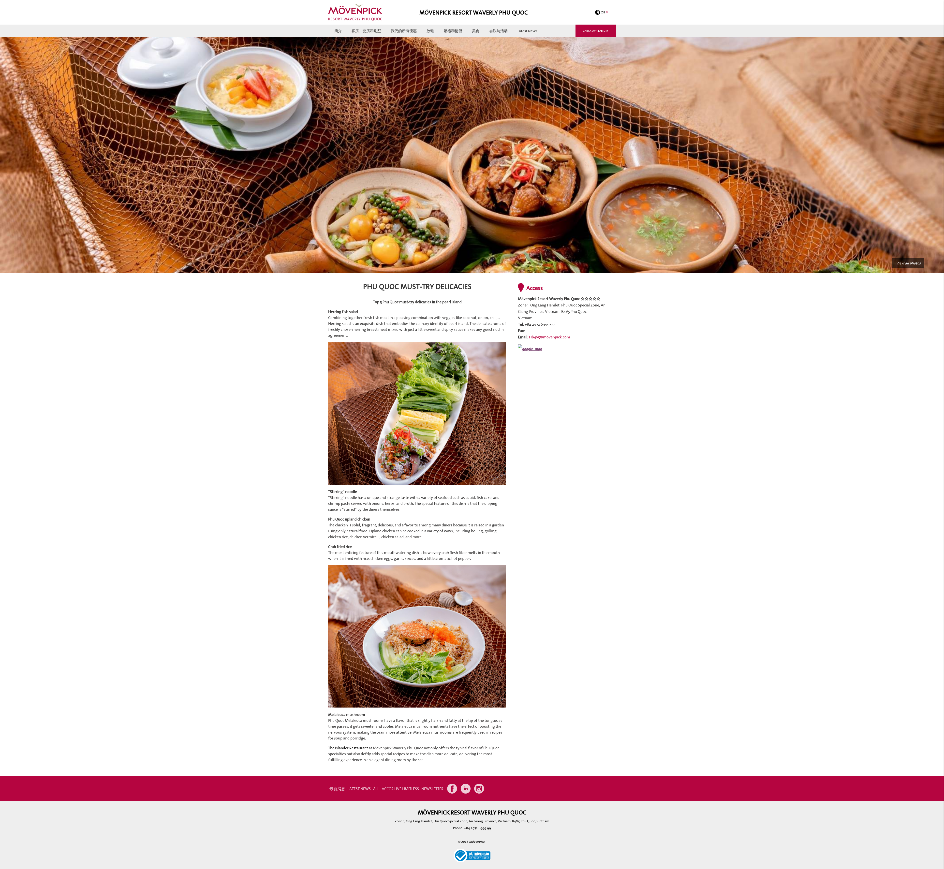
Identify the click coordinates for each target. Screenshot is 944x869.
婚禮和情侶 (453, 31)
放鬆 (430, 31)
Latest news (527, 31)
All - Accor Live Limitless (396, 788)
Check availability (595, 30)
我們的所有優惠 (404, 31)
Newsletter (432, 788)
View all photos (908, 263)
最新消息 (337, 788)
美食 (475, 31)
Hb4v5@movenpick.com (549, 337)
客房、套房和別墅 (366, 31)
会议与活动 (498, 31)
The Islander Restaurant (348, 748)
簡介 (338, 31)
